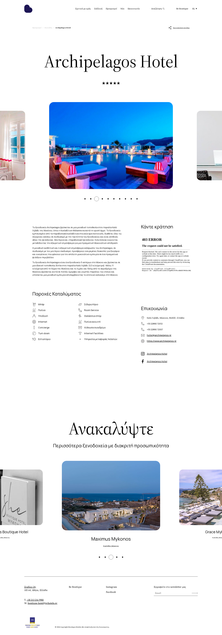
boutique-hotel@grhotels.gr (42, 603)
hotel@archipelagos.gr (159, 335)
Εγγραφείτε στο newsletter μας (170, 587)
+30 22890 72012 (155, 323)
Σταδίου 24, (30, 587)
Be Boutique (182, 8)
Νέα (122, 8)
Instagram (111, 587)
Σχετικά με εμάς (83, 8)
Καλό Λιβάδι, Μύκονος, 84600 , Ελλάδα (165, 317)
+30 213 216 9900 (35, 600)
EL (193, 8)
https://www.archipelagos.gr (161, 341)
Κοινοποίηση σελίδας (181, 28)
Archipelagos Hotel (157, 353)
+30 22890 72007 (155, 329)
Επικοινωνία (134, 8)
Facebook (111, 592)
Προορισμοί (111, 8)
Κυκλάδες (48, 28)
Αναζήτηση (156, 8)
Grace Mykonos (111, 538)
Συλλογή (98, 8)
